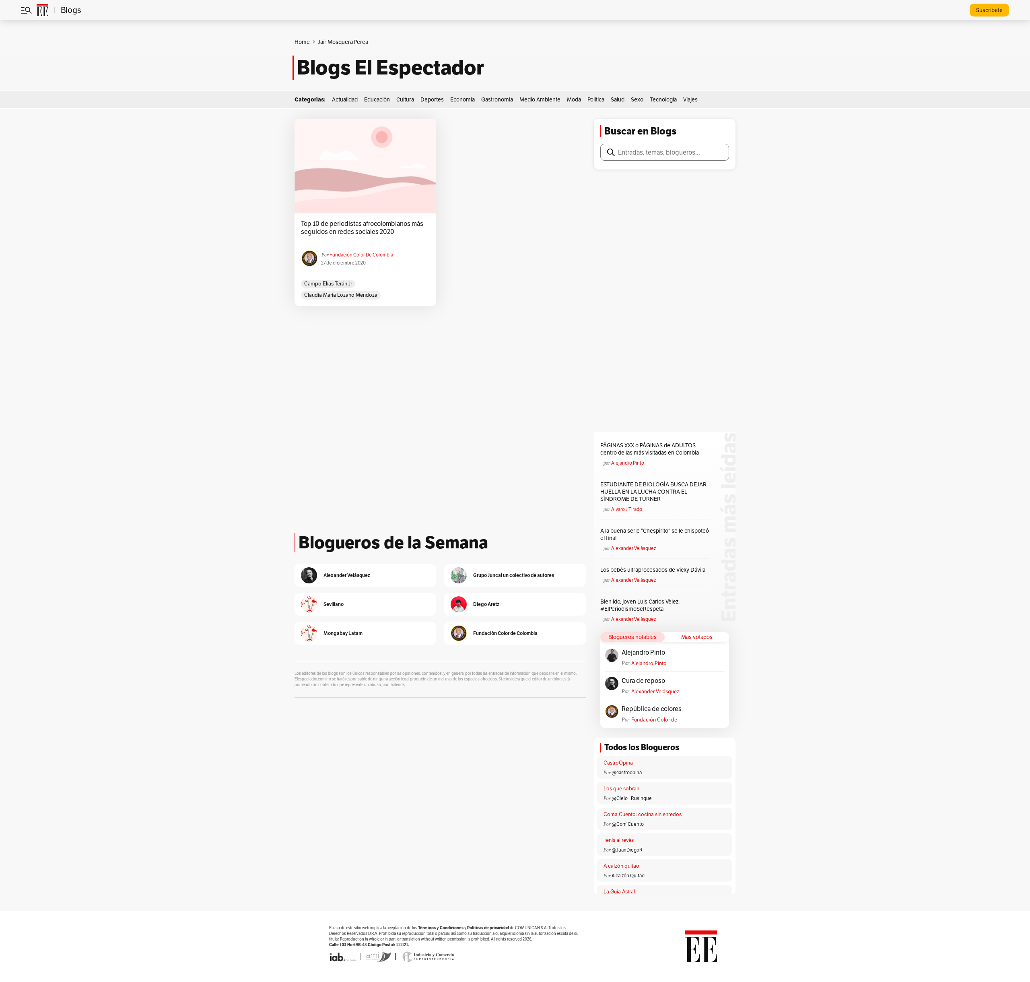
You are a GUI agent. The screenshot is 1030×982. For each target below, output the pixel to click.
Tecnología (663, 99)
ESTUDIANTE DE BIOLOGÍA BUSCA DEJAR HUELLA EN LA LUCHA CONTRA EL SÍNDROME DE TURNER (653, 491)
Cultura (405, 99)
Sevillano (333, 604)
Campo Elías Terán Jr (328, 283)
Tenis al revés (619, 840)
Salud (617, 99)
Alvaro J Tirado (626, 509)
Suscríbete (989, 10)
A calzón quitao (621, 865)
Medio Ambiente (539, 99)
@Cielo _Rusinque (632, 798)
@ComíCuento (628, 824)
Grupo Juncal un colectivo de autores (513, 575)
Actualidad (345, 99)
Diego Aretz (486, 604)
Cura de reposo (643, 681)
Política (595, 99)
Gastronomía (497, 99)
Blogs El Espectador (390, 67)
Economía (462, 99)
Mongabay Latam (343, 633)
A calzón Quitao (628, 875)
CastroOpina (618, 762)
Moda (574, 99)
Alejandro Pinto (627, 463)
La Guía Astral (619, 891)
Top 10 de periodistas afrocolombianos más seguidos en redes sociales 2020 (362, 228)
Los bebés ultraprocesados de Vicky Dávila (654, 569)
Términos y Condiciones (441, 927)
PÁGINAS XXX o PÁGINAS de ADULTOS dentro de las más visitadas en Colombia (649, 449)
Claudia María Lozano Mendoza (340, 294)
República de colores (652, 709)
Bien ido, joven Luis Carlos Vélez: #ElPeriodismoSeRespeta (640, 605)
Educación (377, 99)
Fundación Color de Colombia (361, 255)
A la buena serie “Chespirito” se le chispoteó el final (654, 534)
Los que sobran (621, 788)
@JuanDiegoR (627, 850)
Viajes (690, 99)
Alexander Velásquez (633, 548)
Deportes (432, 99)
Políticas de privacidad (488, 927)
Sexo (637, 99)
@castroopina (627, 772)
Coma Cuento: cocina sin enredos (643, 814)
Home (302, 41)
